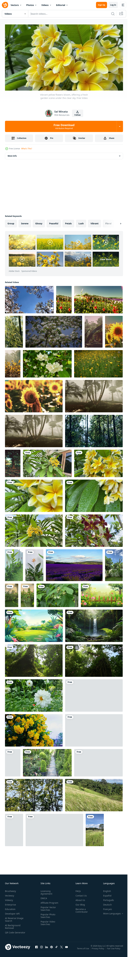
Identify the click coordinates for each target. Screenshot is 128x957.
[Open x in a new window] (61, 949)
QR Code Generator (10, 932)
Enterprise (10, 903)
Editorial (60, 5)
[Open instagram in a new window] (41, 949)
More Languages (109, 912)
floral (108, 222)
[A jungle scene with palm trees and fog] (94, 395)
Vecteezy (9, 894)
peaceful (53, 222)
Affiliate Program (49, 901)
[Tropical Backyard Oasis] (114, 564)
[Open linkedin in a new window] (46, 949)
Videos (45, 5)
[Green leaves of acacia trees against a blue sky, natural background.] (34, 794)
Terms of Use (83, 949)
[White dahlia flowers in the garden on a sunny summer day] (34, 694)
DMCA (43, 896)
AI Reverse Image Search (14, 918)
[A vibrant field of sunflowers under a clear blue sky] (34, 395)
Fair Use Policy (114, 949)
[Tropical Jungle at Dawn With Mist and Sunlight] (94, 330)
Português (106, 898)
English (105, 889)
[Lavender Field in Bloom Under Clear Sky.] (74, 564)
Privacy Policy (98, 949)
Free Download (64, 126)
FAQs (77, 889)
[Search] (113, 14)
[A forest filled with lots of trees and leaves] (12, 462)
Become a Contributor (80, 909)
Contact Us (80, 894)
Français (105, 907)
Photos (30, 5)
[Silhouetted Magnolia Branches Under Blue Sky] (29, 298)
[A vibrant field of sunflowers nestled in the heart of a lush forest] (12, 362)
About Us (79, 898)
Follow (77, 115)
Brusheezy (10, 889)
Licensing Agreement (46, 891)
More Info (12, 154)
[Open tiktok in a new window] (56, 949)
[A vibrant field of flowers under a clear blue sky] (64, 298)
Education (10, 907)
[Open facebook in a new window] (36, 949)
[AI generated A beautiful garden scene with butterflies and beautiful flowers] (102, 594)
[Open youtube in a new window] (66, 949)
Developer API (12, 912)
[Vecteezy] (5, 5)
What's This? (26, 148)
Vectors (15, 5)
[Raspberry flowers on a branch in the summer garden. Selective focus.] (57, 594)
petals (68, 222)
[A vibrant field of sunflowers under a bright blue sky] (114, 330)
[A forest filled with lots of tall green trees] (94, 430)
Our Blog (79, 903)
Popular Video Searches (47, 921)
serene (24, 222)
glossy (38, 222)
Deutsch (105, 903)
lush (81, 222)
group (10, 222)
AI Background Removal (12, 925)
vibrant (94, 222)
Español (105, 894)
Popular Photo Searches (47, 914)
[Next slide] (116, 222)
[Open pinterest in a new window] (51, 949)
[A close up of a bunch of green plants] (14, 330)
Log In (113, 5)
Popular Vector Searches (47, 907)
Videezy (9, 898)
